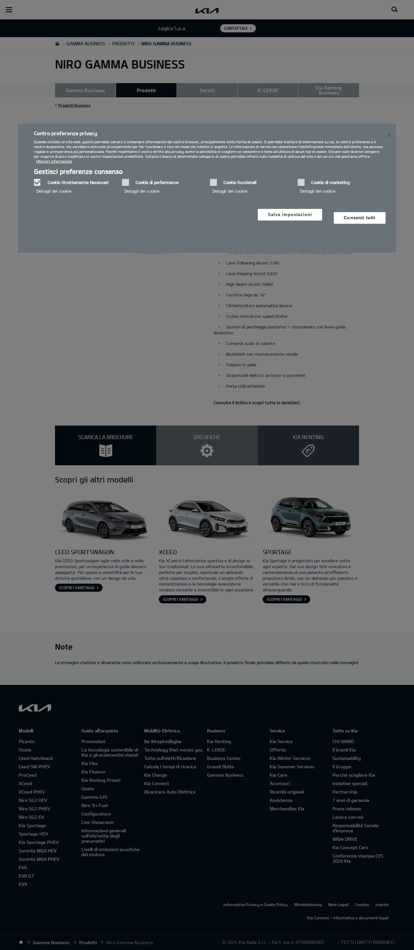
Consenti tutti (360, 217)
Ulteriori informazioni (54, 161)
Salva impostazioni (290, 214)
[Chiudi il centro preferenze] (389, 135)
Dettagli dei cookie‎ (53, 191)
